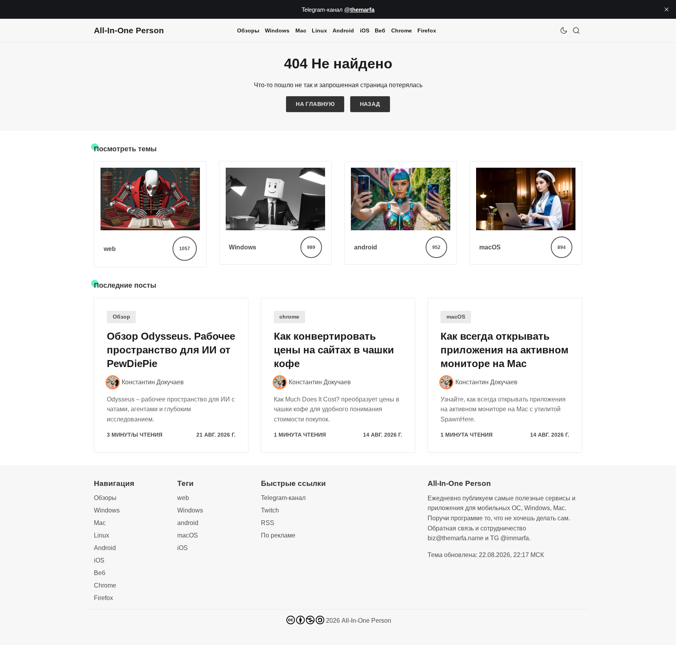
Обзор (121, 317)
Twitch (270, 510)
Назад (370, 104)
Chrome (401, 30)
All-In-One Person (366, 620)
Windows (277, 30)
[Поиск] (576, 30)
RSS (267, 523)
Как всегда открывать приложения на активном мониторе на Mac (504, 350)
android (187, 523)
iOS (364, 30)
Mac (300, 30)
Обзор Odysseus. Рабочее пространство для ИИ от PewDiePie (171, 350)
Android (343, 30)
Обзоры (248, 30)
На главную (315, 104)
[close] (666, 9)
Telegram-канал (283, 497)
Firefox (426, 30)
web (183, 497)
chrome (289, 317)
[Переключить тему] (564, 30)
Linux (319, 30)
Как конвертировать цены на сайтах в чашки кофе (334, 350)
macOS (455, 317)
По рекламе (278, 535)
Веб (380, 30)
